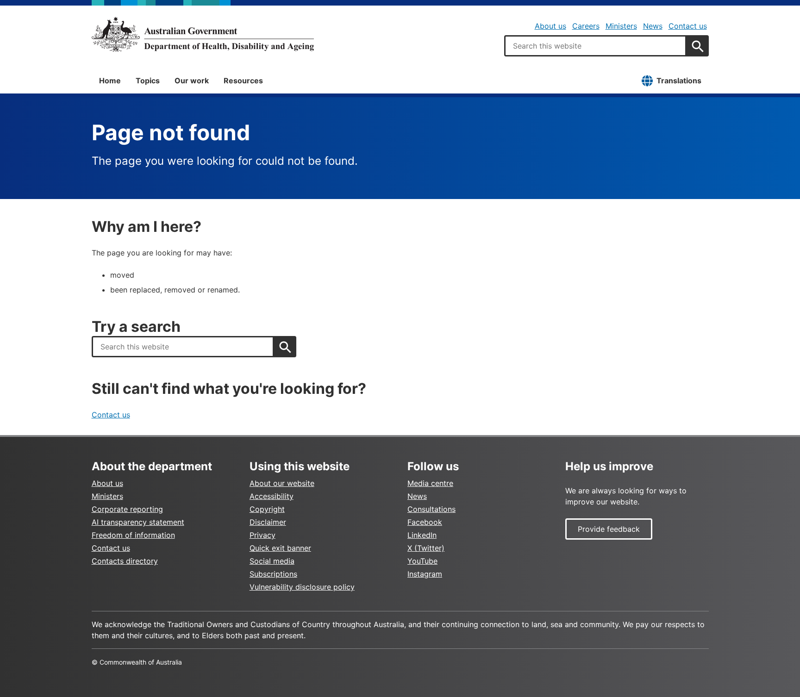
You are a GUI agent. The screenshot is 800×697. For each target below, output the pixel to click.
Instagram (424, 574)
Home (110, 80)
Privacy (262, 535)
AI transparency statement (138, 522)
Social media (272, 561)
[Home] (203, 34)
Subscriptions (273, 574)
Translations (678, 80)
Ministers (621, 26)
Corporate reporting (127, 509)
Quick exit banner (280, 548)
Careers (586, 26)
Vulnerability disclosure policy (302, 586)
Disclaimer (268, 522)
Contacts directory (125, 561)
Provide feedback (609, 529)
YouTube (422, 561)
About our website (282, 483)
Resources (243, 80)
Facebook (424, 522)
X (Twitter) (425, 548)
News (652, 26)
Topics (148, 80)
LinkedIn (422, 535)
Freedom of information (133, 535)
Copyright (267, 509)
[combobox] (595, 45)
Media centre (430, 483)
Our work (192, 80)
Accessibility (272, 496)
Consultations (431, 509)
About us (550, 26)
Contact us (688, 26)
